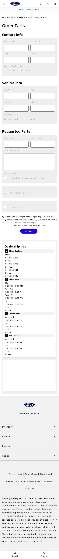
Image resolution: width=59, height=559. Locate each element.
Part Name (9, 138)
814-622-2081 (11, 270)
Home (20, 17)
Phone (33, 54)
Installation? (10, 174)
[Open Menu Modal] (3, 3)
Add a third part (17, 207)
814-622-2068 (11, 258)
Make (33, 90)
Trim (33, 102)
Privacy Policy (15, 474)
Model (7, 102)
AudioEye (29, 489)
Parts (29, 17)
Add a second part (18, 193)
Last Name (36, 41)
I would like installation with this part (28, 178)
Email (7, 54)
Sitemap (9, 481)
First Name (10, 41)
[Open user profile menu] (55, 3)
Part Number (36, 138)
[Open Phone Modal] (48, 3)
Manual (32, 119)
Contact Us (45, 474)
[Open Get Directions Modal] (40, 3)
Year (6, 90)
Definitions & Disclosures (28, 481)
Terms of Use (31, 474)
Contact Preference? (13, 66)
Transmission (11, 114)
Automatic (14, 119)
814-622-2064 (11, 276)
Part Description (11, 150)
